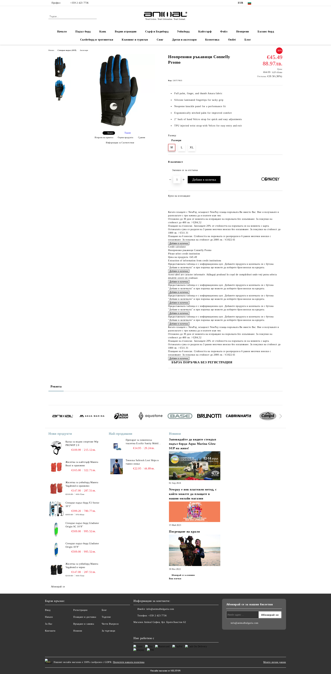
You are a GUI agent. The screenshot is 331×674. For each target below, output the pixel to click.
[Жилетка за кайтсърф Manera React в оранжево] (56, 468)
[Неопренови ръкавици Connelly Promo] (119, 125)
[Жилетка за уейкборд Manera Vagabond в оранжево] (56, 488)
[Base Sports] (179, 416)
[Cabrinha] (238, 416)
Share (110, 133)
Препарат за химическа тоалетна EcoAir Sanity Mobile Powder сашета (143, 442)
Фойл (223, 31)
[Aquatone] (150, 416)
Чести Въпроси (110, 624)
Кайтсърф (205, 31)
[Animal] (62, 417)
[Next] (279, 416)
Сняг (160, 39)
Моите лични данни (274, 662)
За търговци (108, 630)
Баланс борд (266, 31)
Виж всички (175, 578)
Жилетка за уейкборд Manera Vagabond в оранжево (82, 484)
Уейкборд (183, 31)
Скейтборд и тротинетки (96, 39)
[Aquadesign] (121, 416)
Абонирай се (58, 586)
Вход (47, 610)
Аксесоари (84, 50)
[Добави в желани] (280, 163)
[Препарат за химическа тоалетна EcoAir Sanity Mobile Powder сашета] (116, 446)
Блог (247, 39)
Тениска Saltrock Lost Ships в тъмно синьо (142, 462)
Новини (77, 630)
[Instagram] (270, 3)
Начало (62, 31)
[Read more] (194, 466)
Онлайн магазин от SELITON (165, 671)
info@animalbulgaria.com (160, 609)
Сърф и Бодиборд (156, 31)
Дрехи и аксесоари (184, 39)
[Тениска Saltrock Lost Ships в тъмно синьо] (116, 466)
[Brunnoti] (209, 416)
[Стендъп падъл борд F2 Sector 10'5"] (56, 509)
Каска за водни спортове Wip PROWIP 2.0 (82, 443)
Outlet (232, 39)
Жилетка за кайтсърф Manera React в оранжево (82, 464)
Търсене (106, 617)
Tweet (127, 133)
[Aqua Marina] (91, 416)
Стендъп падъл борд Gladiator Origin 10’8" (82, 545)
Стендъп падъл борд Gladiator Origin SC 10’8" (82, 525)
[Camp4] (267, 416)
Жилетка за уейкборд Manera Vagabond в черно (82, 566)
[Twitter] (265, 3)
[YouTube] (275, 3)
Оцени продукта (125, 137)
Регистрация (80, 610)
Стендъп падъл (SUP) (67, 50)
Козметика (212, 39)
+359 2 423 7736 (79, 3)
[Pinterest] (281, 3)
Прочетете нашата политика (128, 662)
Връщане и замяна (83, 624)
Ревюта (56, 386)
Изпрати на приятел (104, 137)
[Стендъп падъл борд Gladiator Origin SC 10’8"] (56, 529)
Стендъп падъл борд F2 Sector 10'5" (82, 504)
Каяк (102, 31)
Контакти (50, 630)
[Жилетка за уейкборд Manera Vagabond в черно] (56, 570)
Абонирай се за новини (183, 575)
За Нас (48, 624)
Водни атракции (126, 31)
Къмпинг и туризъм (135, 39)
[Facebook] (260, 3)
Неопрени (242, 31)
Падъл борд (83, 31)
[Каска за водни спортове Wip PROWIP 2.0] (56, 448)
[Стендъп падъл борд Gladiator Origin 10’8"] (56, 549)
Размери (176, 140)
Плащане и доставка (84, 617)
